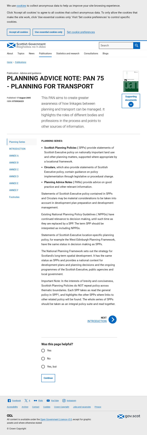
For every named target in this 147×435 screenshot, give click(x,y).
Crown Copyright (61, 407)
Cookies (46, 407)
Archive (25, 407)
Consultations (91, 53)
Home (9, 62)
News (31, 53)
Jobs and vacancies (82, 407)
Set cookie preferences (81, 32)
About (10, 53)
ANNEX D (14, 176)
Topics (21, 53)
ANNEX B (14, 162)
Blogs (105, 53)
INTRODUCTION (17, 148)
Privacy (98, 407)
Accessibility (12, 407)
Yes (49, 350)
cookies (21, 5)
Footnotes (14, 197)
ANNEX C (14, 169)
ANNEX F (13, 190)
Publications (45, 53)
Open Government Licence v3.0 (56, 419)
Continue (48, 378)
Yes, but (52, 366)
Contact (35, 407)
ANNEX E (13, 183)
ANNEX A (14, 155)
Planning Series (17, 142)
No (49, 358)
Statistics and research (67, 53)
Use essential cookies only (48, 32)
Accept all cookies (18, 32)
